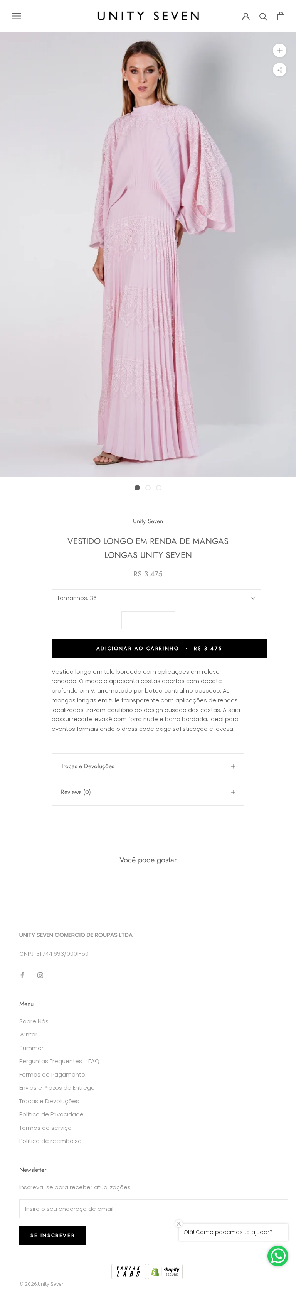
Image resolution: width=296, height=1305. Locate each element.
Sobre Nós (34, 1021)
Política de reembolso (50, 1141)
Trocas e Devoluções (87, 766)
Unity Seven (148, 521)
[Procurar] (263, 16)
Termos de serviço (45, 1128)
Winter (28, 1034)
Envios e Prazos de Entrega (57, 1088)
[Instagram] (40, 975)
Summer (31, 1048)
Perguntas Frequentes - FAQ (59, 1061)
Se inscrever (52, 1235)
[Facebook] (22, 975)
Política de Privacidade (51, 1114)
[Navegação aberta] (16, 16)
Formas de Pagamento (52, 1074)
